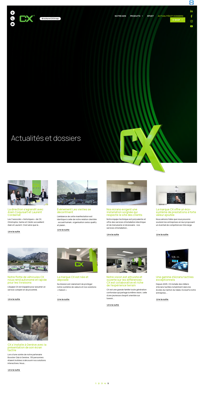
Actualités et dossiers (170, 16)
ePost (150, 16)
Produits (135, 16)
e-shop (176, 19)
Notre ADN (120, 16)
